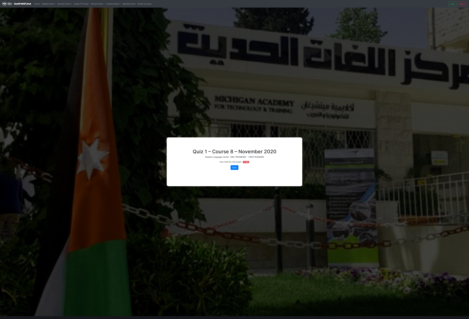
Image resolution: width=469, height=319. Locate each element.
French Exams (112, 4)
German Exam (63, 4)
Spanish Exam (129, 4)
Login (452, 4)
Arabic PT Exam (81, 4)
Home (37, 4)
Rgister (462, 4)
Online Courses (144, 4)
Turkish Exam (97, 4)
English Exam (48, 4)
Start (234, 167)
